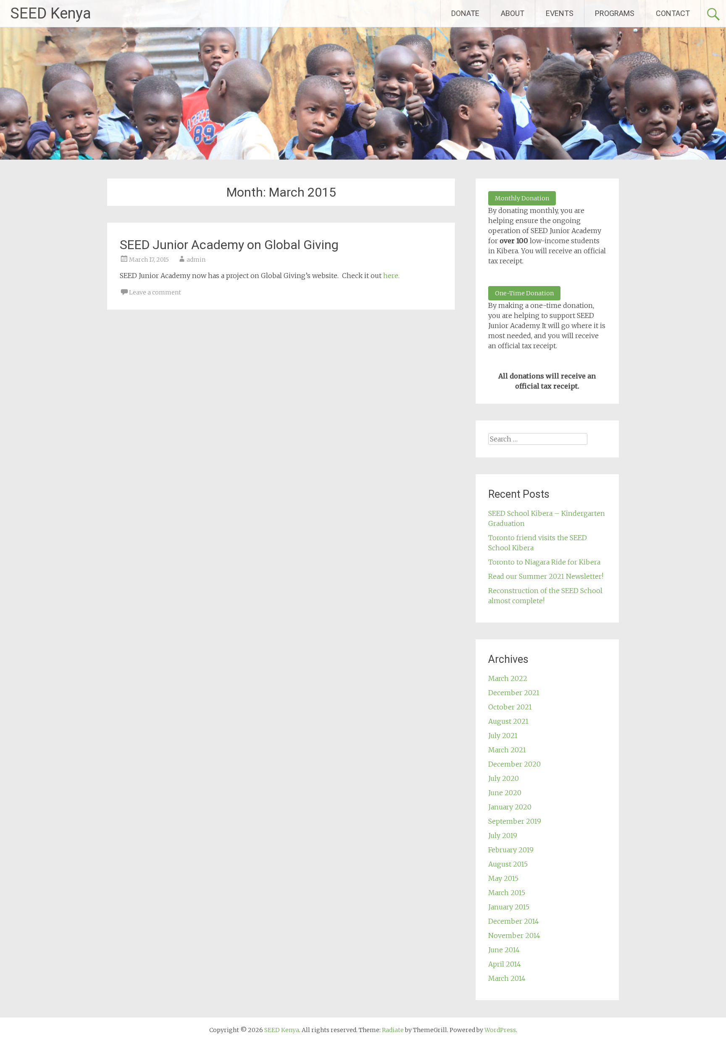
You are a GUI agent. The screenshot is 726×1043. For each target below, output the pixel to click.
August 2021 (508, 721)
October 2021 (510, 707)
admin (196, 259)
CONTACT (673, 13)
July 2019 (502, 835)
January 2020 (509, 807)
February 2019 (511, 850)
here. (391, 275)
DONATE (465, 13)
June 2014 (504, 950)
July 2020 (503, 778)
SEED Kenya (51, 13)
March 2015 (506, 892)
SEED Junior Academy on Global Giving (229, 244)
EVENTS (559, 13)
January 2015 (508, 907)
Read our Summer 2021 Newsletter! (545, 576)
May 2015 (503, 878)
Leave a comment (155, 292)
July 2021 (503, 735)
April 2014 (504, 964)
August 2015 (508, 864)
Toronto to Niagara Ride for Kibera (544, 562)
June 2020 (504, 792)
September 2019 (514, 821)
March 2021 (507, 750)
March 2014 (507, 978)
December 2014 (513, 921)
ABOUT (512, 13)
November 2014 (514, 935)
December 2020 (514, 764)
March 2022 (507, 678)
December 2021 (513, 692)
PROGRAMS (614, 13)
